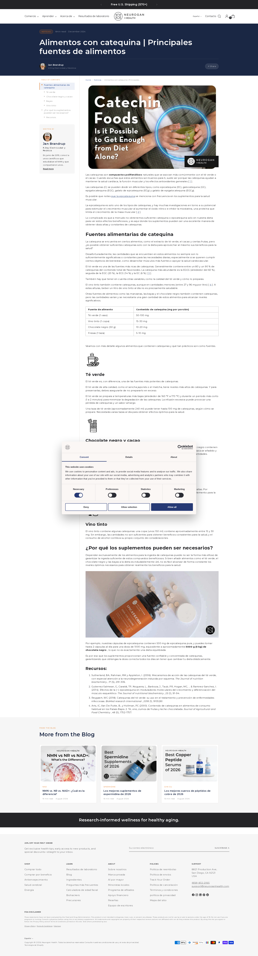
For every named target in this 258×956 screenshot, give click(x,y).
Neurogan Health (49, 942)
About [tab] (174, 457)
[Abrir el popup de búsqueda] (219, 16)
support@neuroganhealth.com (210, 886)
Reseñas (113, 900)
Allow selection (129, 507)
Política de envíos (160, 874)
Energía (29, 890)
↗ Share (212, 66)
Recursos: (51, 117)
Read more (48, 169)
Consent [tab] (84, 457)
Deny (86, 507)
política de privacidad (163, 895)
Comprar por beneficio (38, 874)
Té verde (50, 92)
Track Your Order (160, 879)
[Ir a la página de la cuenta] (226, 16)
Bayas (49, 101)
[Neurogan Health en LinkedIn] (200, 895)
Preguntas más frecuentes (82, 884)
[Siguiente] (156, 4)
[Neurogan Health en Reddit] (208, 895)
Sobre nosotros (117, 869)
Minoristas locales (118, 884)
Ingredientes (74, 879)
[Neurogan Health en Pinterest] (204, 895)
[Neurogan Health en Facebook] (193, 895)
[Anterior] (101, 4)
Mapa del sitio (158, 900)
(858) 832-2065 (201, 882)
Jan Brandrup (56, 65)
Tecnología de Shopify (33, 945)
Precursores (73, 900)
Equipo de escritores (120, 905)
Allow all (172, 507)
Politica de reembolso (163, 869)
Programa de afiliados (121, 890)
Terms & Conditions (44, 926)
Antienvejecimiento (36, 879)
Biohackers (73, 895)
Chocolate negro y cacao (59, 96)
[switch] (112, 495)
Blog (69, 874)
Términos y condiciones (164, 890)
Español (196, 16)
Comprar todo (32, 869)
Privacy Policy (29, 926)
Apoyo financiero (118, 895)
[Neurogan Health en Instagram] (197, 895)
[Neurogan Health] (129, 16)
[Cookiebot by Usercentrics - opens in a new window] (180, 447)
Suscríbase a (222, 848)
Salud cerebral (33, 884)
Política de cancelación (164, 884)
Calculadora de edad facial (82, 890)
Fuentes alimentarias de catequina (57, 86)
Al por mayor (116, 879)
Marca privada (116, 874)
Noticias (97, 80)
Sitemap (57, 926)
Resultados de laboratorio (81, 869)
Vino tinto (51, 105)
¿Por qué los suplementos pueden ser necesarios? (57, 111)
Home (88, 80)
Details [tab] (129, 457)
